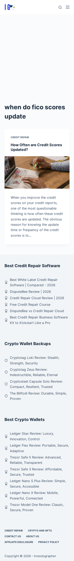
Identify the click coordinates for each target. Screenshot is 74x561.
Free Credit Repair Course (30, 304)
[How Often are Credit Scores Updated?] (37, 172)
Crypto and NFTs (40, 530)
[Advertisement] (37, 53)
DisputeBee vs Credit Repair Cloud (37, 311)
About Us (32, 536)
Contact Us (13, 536)
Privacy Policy (48, 542)
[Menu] (67, 7)
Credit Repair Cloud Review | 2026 (37, 298)
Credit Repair (20, 137)
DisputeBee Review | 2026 (30, 292)
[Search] (60, 7)
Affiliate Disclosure (19, 542)
